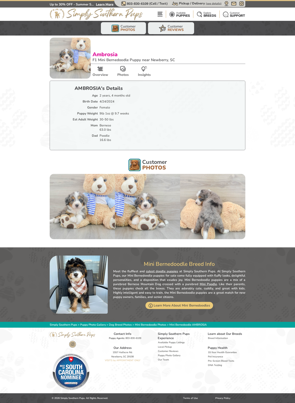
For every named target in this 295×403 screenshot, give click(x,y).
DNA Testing (215, 365)
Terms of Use (190, 398)
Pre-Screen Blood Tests (221, 361)
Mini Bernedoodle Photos (150, 325)
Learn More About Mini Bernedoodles (182, 305)
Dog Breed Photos (120, 325)
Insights (144, 74)
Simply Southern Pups (63, 325)
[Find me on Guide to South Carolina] (71, 372)
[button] (145, 3)
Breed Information (218, 338)
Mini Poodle (208, 284)
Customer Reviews (168, 351)
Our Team (163, 359)
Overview (100, 74)
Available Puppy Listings (171, 342)
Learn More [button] (104, 4)
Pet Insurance (215, 356)
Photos (123, 74)
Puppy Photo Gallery (93, 325)
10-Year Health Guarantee (222, 352)
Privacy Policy (222, 398)
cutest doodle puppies (162, 271)
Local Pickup (165, 347)
